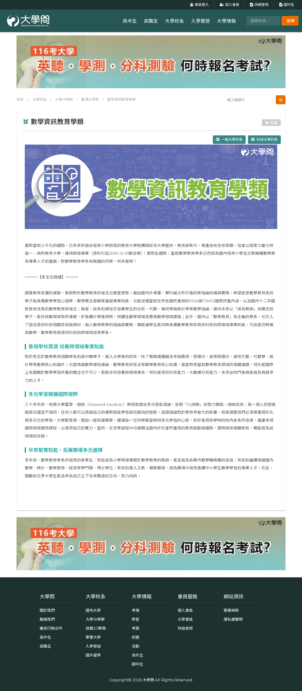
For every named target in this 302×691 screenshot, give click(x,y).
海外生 (137, 655)
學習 (135, 619)
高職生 (151, 21)
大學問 (148, 680)
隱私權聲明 (233, 619)
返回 (154, 496)
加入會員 (232, 4)
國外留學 (93, 655)
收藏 (273, 122)
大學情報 (226, 21)
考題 (135, 628)
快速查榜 (261, 4)
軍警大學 (93, 637)
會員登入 (202, 4)
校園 (135, 637)
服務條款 (231, 610)
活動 (135, 646)
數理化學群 (90, 99)
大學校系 (174, 21)
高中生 (130, 21)
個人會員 (185, 610)
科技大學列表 (266, 139)
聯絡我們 (47, 619)
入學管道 (200, 21)
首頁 (20, 99)
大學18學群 (64, 99)
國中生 (289, 4)
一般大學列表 (231, 139)
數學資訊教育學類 (121, 99)
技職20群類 (96, 628)
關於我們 (47, 610)
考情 (135, 610)
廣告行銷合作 (51, 628)
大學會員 (185, 619)
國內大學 (93, 610)
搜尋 (291, 20)
